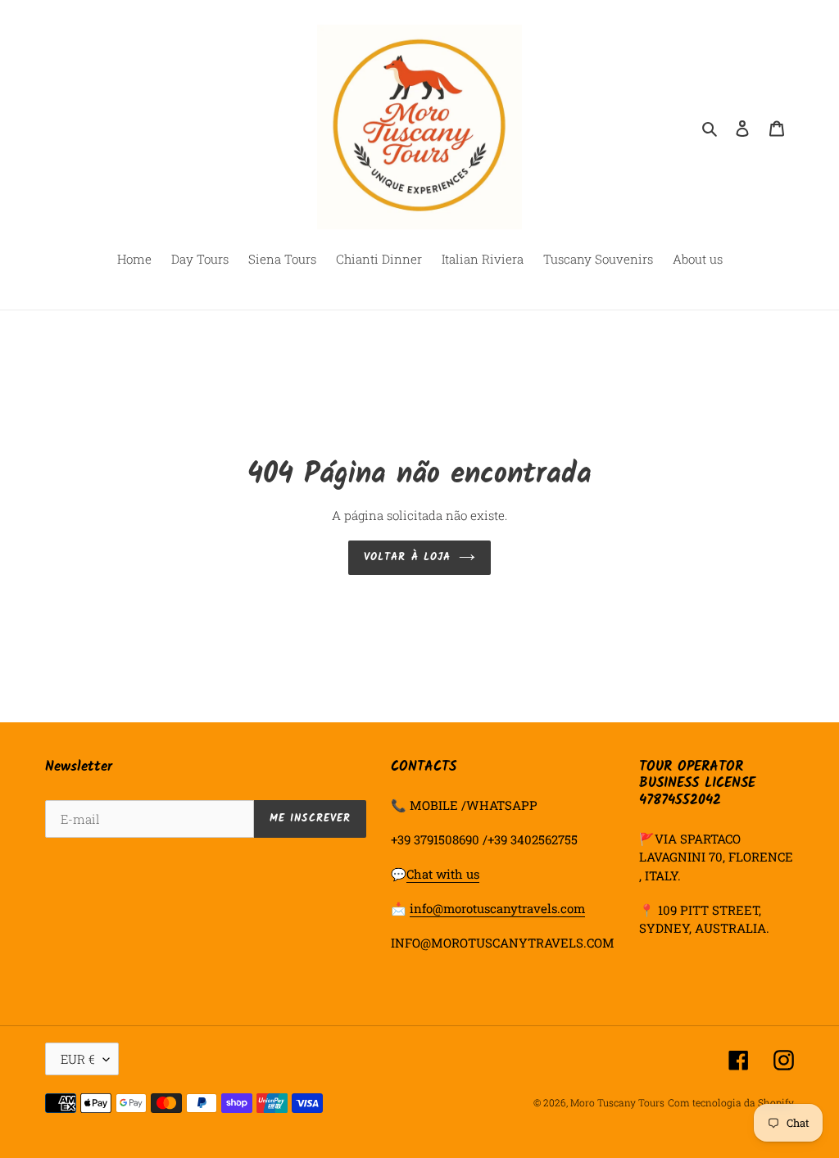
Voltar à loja (407, 557)
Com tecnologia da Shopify (731, 1102)
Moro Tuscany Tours (617, 1102)
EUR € (78, 1059)
